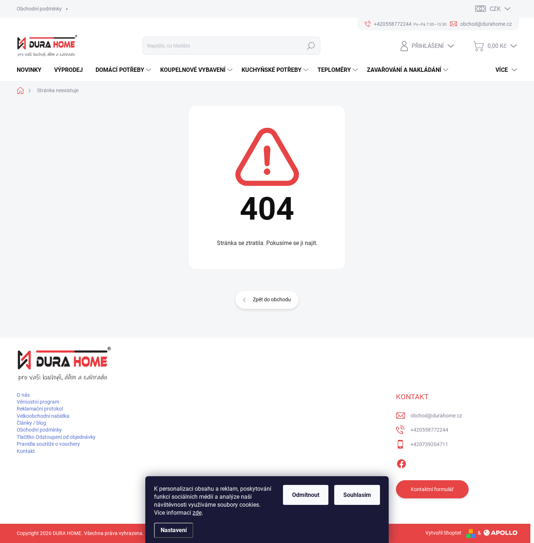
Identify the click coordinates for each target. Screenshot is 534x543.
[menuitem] (32, 70)
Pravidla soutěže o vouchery (48, 444)
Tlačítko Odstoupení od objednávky (56, 437)
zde (197, 512)
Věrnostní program (38, 402)
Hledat (311, 46)
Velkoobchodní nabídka (43, 416)
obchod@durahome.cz (436, 416)
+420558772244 (429, 430)
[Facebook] (401, 462)
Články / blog (31, 423)
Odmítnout (305, 494)
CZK (495, 8)
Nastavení (174, 530)
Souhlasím (357, 494)
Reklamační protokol (40, 409)
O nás (23, 395)
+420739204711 (429, 444)
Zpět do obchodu (272, 299)
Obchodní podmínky (39, 9)
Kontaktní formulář (432, 489)
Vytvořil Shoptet (443, 533)
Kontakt (26, 451)
